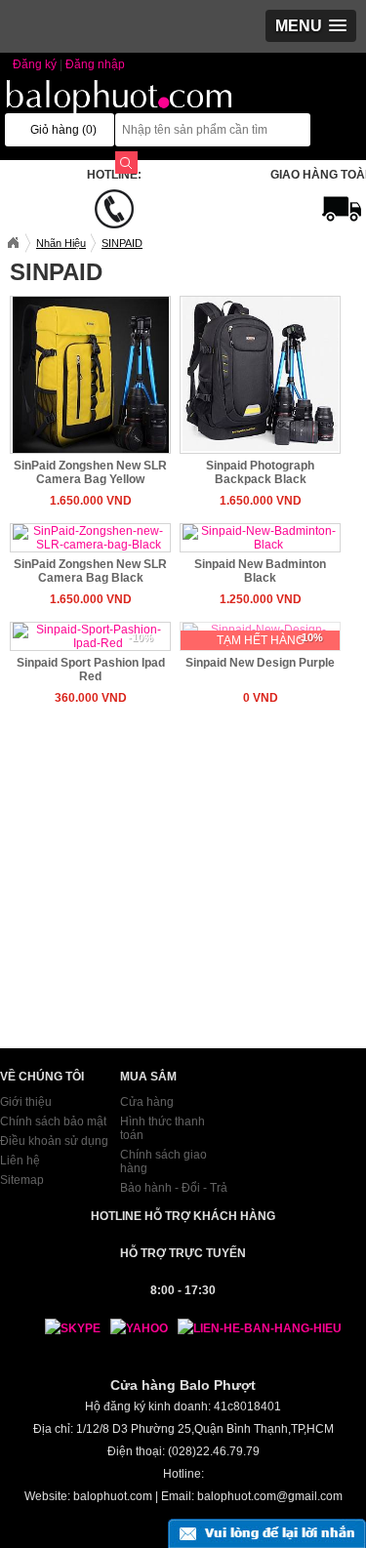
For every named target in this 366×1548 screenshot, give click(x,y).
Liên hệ (20, 1160)
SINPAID (122, 243)
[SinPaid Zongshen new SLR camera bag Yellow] (91, 374)
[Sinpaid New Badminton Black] (261, 537)
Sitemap (22, 1180)
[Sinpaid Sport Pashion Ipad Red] (91, 635)
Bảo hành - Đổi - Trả (173, 1188)
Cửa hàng (147, 1102)
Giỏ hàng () (63, 130)
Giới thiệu (26, 1102)
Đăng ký (35, 64)
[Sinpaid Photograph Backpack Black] (261, 374)
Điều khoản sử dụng (54, 1141)
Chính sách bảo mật (53, 1121)
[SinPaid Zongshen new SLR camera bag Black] (91, 537)
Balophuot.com (12, 243)
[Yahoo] (134, 1328)
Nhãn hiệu (61, 243)
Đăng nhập (95, 64)
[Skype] (63, 1328)
